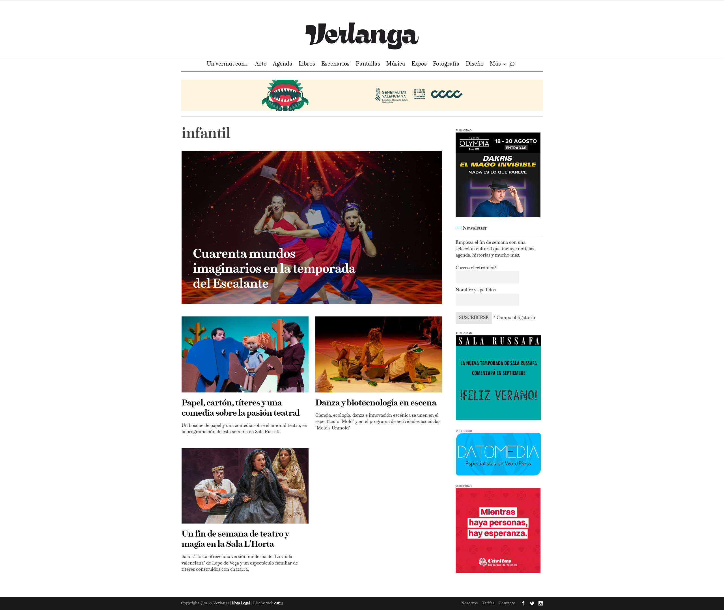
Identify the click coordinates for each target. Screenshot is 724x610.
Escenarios (335, 64)
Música (395, 64)
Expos (419, 64)
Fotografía (446, 64)
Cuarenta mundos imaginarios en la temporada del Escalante (274, 269)
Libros (307, 64)
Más (495, 64)
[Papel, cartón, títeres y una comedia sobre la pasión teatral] (245, 354)
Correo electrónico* (476, 268)
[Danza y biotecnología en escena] (378, 354)
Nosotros (469, 603)
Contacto (507, 603)
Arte (260, 64)
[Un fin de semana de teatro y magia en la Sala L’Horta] (245, 486)
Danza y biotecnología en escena (375, 403)
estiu (278, 603)
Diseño (475, 64)
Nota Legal (241, 603)
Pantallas (368, 64)
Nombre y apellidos (476, 290)
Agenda (282, 64)
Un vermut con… (228, 64)
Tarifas (488, 603)
